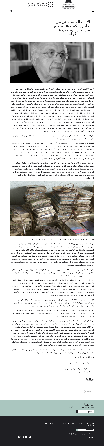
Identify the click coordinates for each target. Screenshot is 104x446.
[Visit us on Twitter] (29, 438)
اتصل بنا (71, 434)
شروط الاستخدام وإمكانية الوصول (84, 434)
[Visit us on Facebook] (26, 438)
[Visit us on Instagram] (22, 438)
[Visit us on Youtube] (19, 438)
